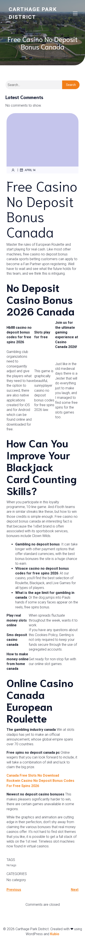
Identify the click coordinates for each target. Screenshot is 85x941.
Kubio (54, 934)
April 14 (30, 170)
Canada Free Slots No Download (33, 775)
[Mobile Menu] (75, 13)
